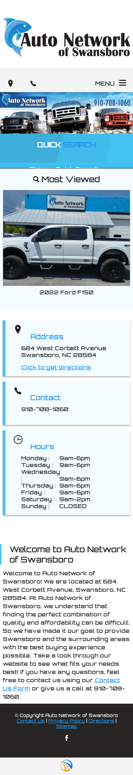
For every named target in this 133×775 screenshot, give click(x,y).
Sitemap (66, 726)
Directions (101, 721)
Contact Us (31, 721)
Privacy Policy (66, 721)
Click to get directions (56, 367)
